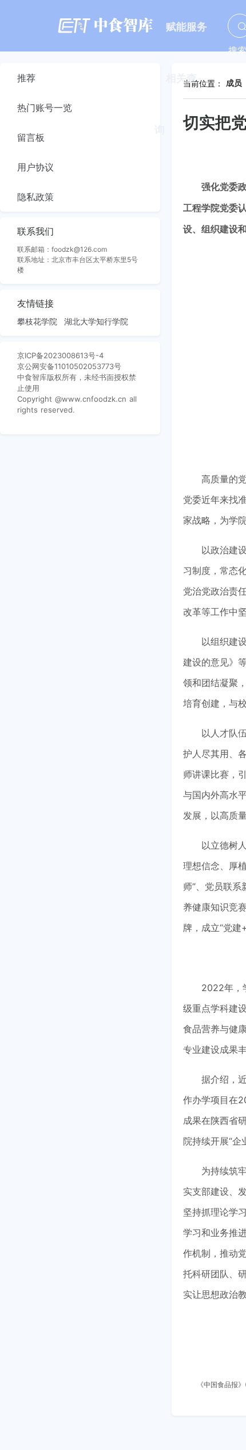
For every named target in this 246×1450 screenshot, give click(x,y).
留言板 (31, 137)
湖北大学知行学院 (96, 321)
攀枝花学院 (37, 321)
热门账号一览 (44, 107)
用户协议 (35, 167)
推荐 (26, 78)
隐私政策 (35, 197)
